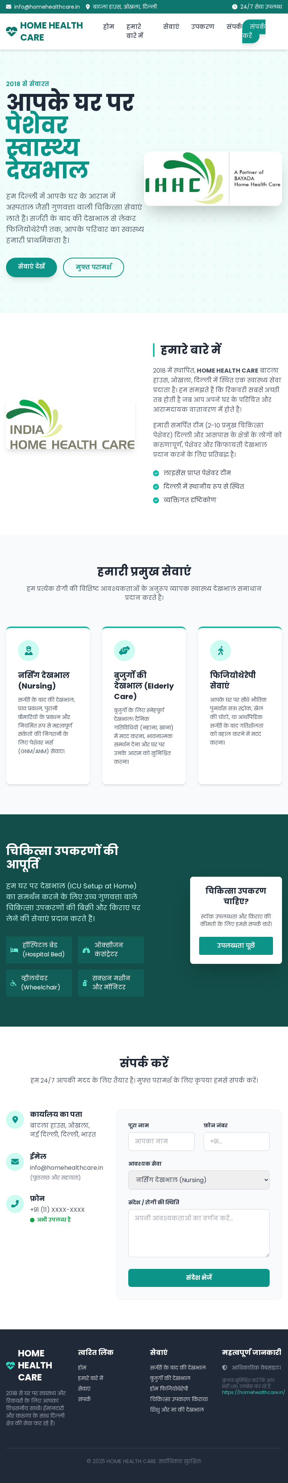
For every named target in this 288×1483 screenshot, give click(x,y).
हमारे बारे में (134, 31)
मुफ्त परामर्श (93, 267)
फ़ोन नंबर (216, 1125)
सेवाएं (171, 27)
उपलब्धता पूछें (236, 945)
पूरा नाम (138, 1125)
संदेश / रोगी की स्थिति (153, 1202)
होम (108, 27)
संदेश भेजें (199, 1277)
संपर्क (234, 27)
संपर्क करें (254, 31)
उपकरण (202, 27)
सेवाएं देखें (31, 266)
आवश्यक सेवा (145, 1163)
